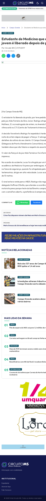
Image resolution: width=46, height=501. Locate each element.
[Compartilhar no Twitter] (13, 56)
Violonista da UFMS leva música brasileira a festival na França (31, 8)
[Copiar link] (18, 56)
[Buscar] (42, 3)
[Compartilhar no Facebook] (8, 56)
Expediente (5, 483)
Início (3, 28)
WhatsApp (24, 202)
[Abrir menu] (4, 3)
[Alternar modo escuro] (38, 3)
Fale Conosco (6, 490)
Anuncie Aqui (6, 486)
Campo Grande (15, 28)
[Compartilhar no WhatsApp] (3, 56)
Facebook (37, 202)
